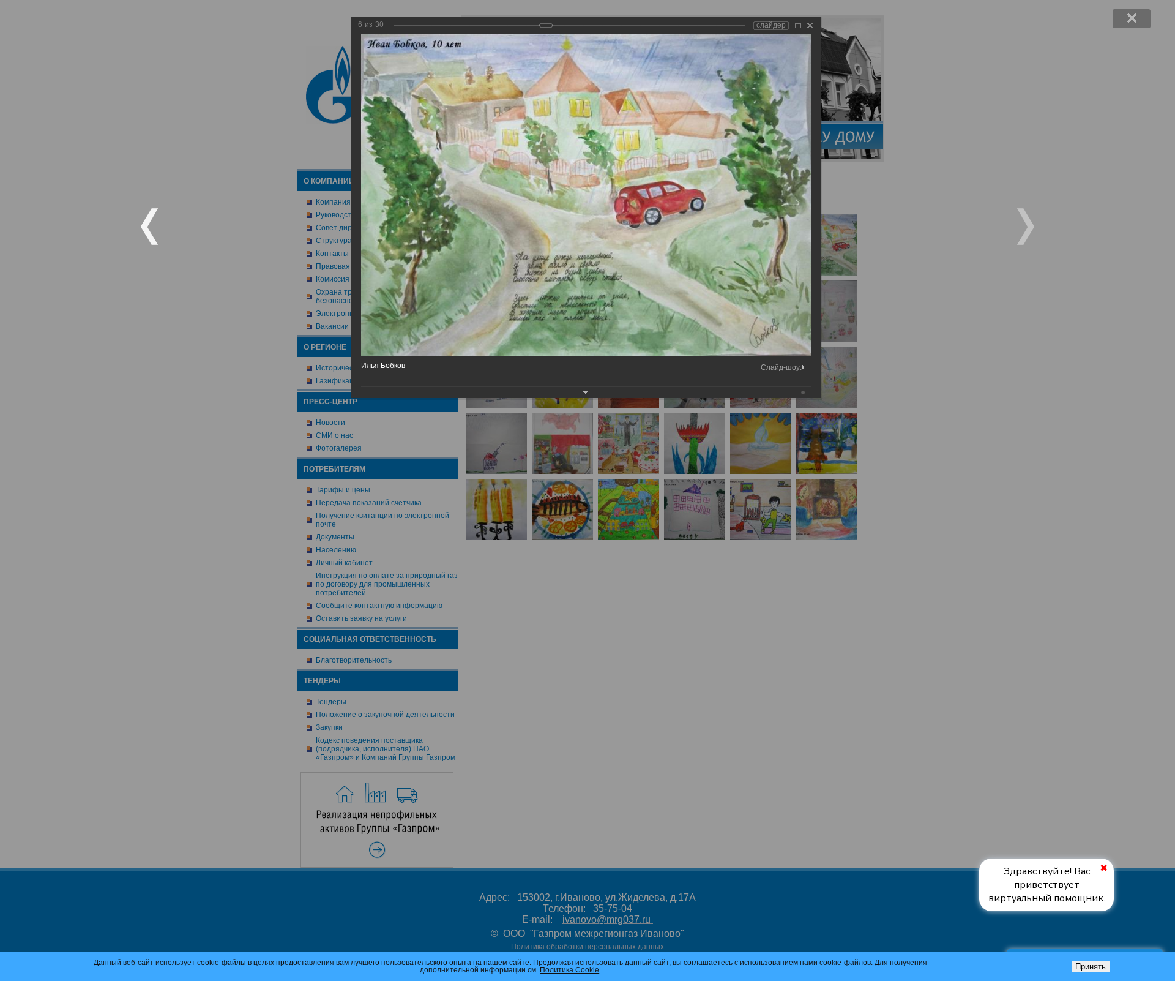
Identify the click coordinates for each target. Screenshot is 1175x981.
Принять (1090, 966)
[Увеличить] (798, 25)
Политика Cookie (569, 970)
